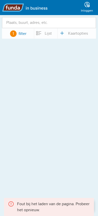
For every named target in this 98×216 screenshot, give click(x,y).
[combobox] (49, 22)
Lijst (48, 33)
